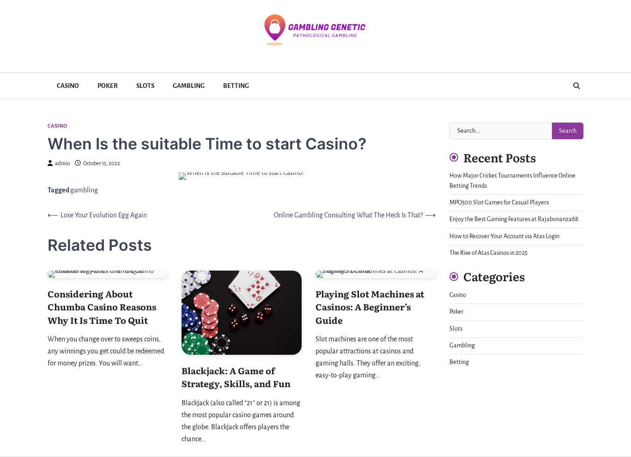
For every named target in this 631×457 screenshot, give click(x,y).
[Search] (576, 86)
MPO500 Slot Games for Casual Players (499, 202)
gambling (84, 190)
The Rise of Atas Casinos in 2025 (488, 253)
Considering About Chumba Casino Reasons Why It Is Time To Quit (102, 307)
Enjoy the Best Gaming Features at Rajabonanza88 (513, 219)
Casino (68, 85)
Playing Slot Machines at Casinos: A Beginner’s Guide (370, 307)
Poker (107, 85)
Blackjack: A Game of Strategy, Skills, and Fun (236, 377)
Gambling (189, 85)
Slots (145, 85)
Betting (236, 85)
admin (62, 164)
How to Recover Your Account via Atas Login (504, 236)
